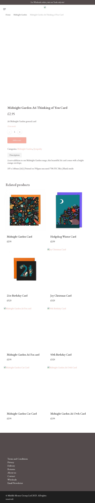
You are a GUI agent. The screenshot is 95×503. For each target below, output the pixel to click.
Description (15, 155)
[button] (4, 9)
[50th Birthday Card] (68, 328)
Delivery (11, 465)
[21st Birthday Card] (25, 269)
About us (11, 472)
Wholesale (12, 479)
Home (8, 14)
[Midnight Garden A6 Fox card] (25, 328)
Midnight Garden (20, 14)
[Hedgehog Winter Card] (68, 210)
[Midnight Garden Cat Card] (25, 387)
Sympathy (37, 149)
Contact (11, 476)
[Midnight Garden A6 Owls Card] (68, 387)
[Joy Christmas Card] (68, 269)
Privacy (10, 462)
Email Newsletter (15, 483)
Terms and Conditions (17, 458)
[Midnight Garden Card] (25, 210)
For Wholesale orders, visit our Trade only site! (47, 2)
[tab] (14, 155)
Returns (11, 469)
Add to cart (17, 140)
